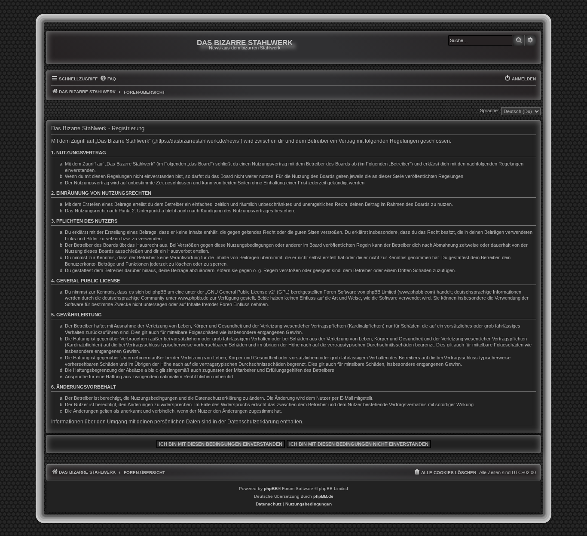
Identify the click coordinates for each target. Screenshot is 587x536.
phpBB (271, 488)
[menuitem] (108, 79)
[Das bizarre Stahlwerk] (86, 47)
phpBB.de (323, 496)
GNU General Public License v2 (240, 291)
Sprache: (489, 110)
